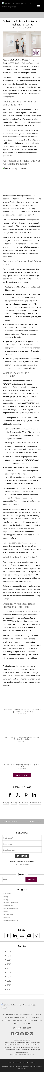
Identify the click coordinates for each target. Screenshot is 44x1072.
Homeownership (8, 906)
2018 (9, 985)
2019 (9, 981)
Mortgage (6, 917)
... (22, 807)
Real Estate (24, 803)
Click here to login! (22, 864)
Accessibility (22, 1054)
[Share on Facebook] (10, 795)
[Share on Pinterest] (26, 795)
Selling (14, 803)
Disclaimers (38, 1066)
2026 (9, 951)
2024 (9, 960)
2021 (9, 972)
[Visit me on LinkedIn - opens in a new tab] (15, 936)
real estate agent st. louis (11, 903)
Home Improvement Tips (10, 921)
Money (5, 912)
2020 (9, 976)
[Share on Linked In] (34, 795)
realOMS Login (22, 1068)
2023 (9, 964)
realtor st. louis (36, 803)
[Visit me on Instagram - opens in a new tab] (36, 936)
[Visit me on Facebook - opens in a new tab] (8, 936)
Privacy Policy (13, 1054)
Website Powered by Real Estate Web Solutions (22, 1063)
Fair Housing (31, 1054)
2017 (9, 989)
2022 (9, 968)
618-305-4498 (25, 1028)
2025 (9, 956)
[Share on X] (18, 795)
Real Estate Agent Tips (10, 909)
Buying (6, 803)
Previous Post (11, 821)
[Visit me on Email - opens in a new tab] (29, 936)
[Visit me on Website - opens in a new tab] (22, 936)
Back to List (22, 775)
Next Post (35, 821)
